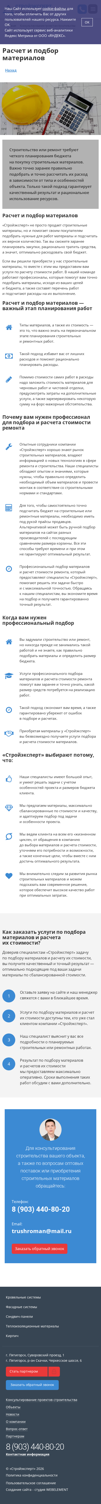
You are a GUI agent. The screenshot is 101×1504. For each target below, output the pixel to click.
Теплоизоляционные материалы (32, 1326)
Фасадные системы (21, 1307)
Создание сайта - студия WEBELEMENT (37, 1489)
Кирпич (12, 1336)
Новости (12, 1414)
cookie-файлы (54, 8)
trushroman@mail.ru (42, 1231)
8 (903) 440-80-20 (41, 1209)
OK (87, 22)
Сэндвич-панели (19, 1316)
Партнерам (15, 1436)
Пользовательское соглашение (31, 1483)
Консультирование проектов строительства (41, 1399)
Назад (11, 70)
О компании (16, 1421)
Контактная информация (27, 1454)
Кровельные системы (23, 1297)
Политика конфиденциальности (32, 1475)
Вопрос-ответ (17, 1429)
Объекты (13, 1407)
